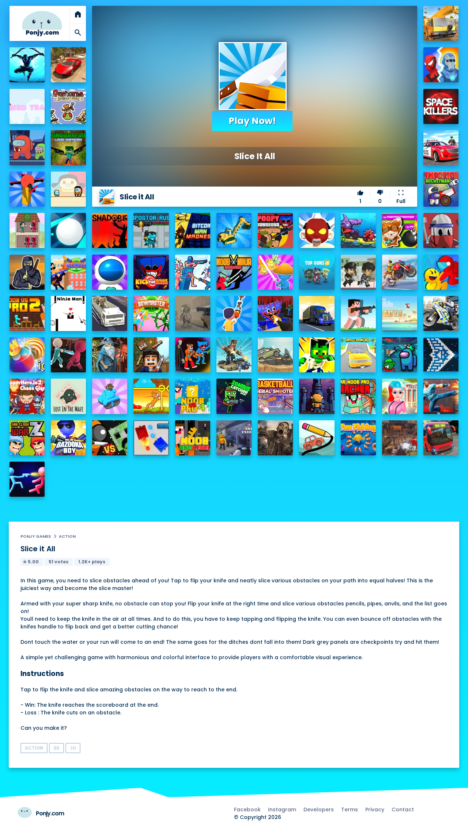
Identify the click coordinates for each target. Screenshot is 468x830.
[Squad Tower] (27, 230)
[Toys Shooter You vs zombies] (399, 437)
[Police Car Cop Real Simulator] (440, 147)
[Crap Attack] (440, 230)
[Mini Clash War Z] (27, 437)
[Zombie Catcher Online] (234, 396)
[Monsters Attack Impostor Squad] (192, 354)
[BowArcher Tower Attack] (151, 313)
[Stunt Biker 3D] (399, 272)
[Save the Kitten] (151, 396)
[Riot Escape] (440, 272)
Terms (349, 809)
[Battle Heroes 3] (109, 354)
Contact (403, 809)
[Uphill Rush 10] (358, 354)
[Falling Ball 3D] (68, 230)
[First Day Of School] (399, 396)
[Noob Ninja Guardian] (234, 272)
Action (67, 536)
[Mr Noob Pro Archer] (358, 396)
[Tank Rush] (109, 396)
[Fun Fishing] (358, 437)
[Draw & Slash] (275, 272)
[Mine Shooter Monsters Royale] (275, 313)
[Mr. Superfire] (234, 354)
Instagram (282, 809)
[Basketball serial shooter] (275, 396)
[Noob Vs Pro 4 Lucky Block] (192, 396)
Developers (318, 809)
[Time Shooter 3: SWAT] (192, 272)
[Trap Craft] (316, 354)
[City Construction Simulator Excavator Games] (440, 23)
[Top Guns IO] (316, 272)
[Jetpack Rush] (109, 272)
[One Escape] (234, 437)
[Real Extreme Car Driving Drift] (68, 64)
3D (56, 748)
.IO (73, 748)
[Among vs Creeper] (109, 437)
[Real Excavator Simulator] (234, 230)
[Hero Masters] (440, 64)
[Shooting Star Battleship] (440, 354)
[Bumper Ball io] (27, 354)
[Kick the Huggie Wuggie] (151, 272)
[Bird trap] (27, 106)
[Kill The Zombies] (192, 313)
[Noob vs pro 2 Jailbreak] (27, 313)
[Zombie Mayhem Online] (275, 437)
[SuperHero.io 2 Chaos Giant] (27, 396)
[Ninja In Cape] (27, 272)
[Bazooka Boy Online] (68, 437)
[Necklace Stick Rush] (234, 313)
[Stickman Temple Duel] (27, 479)
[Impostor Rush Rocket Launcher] (151, 230)
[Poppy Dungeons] (275, 230)
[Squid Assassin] (68, 354)
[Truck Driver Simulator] (316, 313)
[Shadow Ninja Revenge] (27, 64)
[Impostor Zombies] (27, 147)
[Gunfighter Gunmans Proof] (68, 106)
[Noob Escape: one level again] (192, 437)
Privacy (374, 809)
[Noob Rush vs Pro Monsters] (358, 313)
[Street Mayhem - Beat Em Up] (440, 396)
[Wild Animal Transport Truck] (109, 313)
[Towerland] (316, 396)
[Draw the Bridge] (316, 437)
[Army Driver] (275, 354)
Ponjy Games (35, 536)
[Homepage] (42, 23)
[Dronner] (27, 189)
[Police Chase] (358, 272)
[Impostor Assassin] (399, 354)
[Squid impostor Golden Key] (68, 189)
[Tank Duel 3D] (151, 437)
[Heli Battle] (399, 313)
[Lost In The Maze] (68, 396)
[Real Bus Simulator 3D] (440, 437)
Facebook (247, 809)
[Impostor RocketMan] (440, 189)
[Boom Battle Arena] (399, 230)
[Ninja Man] (68, 313)
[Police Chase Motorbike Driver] (440, 313)
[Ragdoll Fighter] (151, 354)
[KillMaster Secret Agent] (68, 272)
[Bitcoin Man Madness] (192, 230)
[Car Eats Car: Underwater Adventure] (358, 230)
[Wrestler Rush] (316, 230)
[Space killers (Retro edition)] (440, 106)
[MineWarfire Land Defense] (68, 147)
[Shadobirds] (109, 230)
